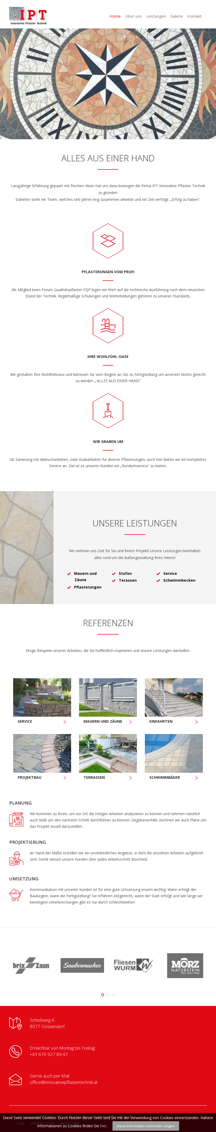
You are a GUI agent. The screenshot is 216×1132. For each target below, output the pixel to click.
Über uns (133, 16)
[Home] (38, 16)
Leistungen (156, 16)
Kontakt (194, 16)
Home (115, 16)
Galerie (176, 16)
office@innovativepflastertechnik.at (63, 1082)
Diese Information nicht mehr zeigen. (145, 1126)
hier (103, 1125)
